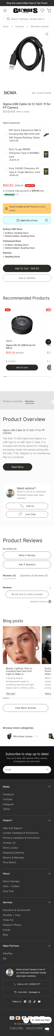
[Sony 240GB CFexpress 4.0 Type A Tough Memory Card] (46, 171)
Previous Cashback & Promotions (21, 837)
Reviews (29, 401)
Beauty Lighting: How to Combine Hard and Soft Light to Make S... (19, 671)
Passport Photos (12, 924)
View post (10, 693)
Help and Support (12, 828)
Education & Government (16, 910)
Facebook (8, 794)
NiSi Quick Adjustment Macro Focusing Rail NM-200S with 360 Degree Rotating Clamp (25, 134)
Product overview (12, 401)
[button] (25, 11)
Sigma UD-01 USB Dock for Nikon (21, 346)
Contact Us (9, 842)
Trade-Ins (8, 919)
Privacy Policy (16, 1028)
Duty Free (8, 891)
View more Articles (25, 707)
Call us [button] (30, 506)
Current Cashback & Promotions (20, 832)
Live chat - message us (29, 992)
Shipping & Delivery (13, 852)
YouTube (7, 799)
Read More (17, 466)
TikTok (6, 809)
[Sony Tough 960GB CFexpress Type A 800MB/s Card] (46, 154)
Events (6, 929)
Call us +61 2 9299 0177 (28, 984)
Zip (4, 958)
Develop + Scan (11, 914)
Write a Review (27, 555)
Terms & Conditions (35, 1028)
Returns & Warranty (13, 857)
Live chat (30, 514)
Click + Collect (11, 886)
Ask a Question (27, 564)
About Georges (11, 881)
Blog (5, 934)
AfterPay (8, 953)
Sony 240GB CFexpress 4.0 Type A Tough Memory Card (24, 170)
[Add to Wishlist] (37, 310)
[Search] (8, 18)
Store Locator (10, 847)
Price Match (9, 862)
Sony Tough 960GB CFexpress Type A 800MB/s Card (24, 153)
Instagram (8, 804)
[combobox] (27, 18)
